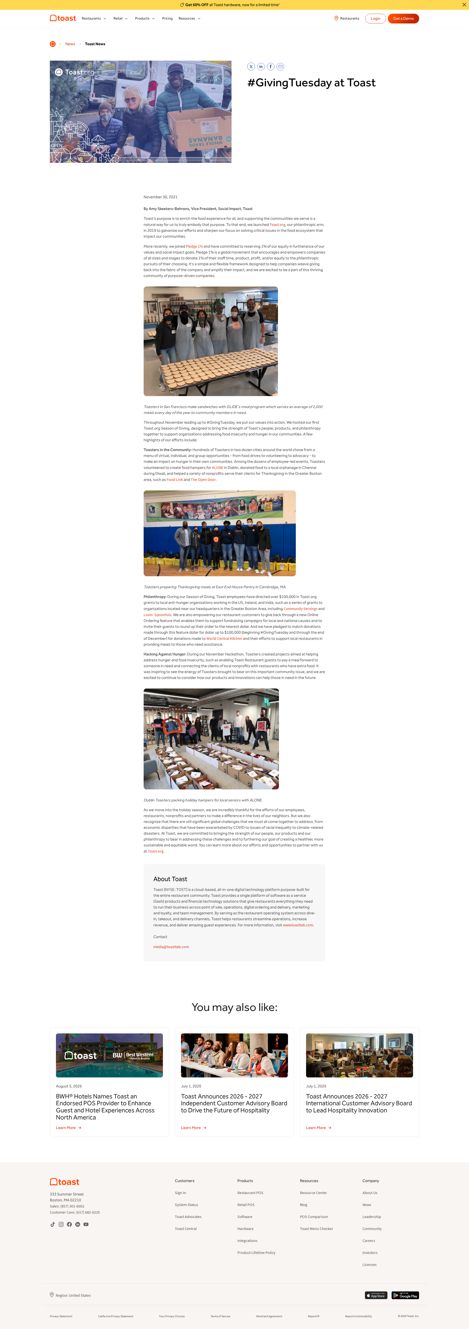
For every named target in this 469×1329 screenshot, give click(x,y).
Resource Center (313, 1192)
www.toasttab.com (298, 924)
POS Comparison (314, 1216)
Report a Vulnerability (358, 1316)
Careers (368, 1240)
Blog (303, 1204)
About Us (369, 1192)
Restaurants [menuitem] (91, 18)
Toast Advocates (188, 1216)
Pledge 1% (194, 246)
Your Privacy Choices (172, 1316)
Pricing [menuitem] (167, 18)
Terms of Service (220, 1316)
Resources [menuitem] (187, 18)
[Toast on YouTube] (86, 1224)
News (70, 44)
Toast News (95, 44)
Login (375, 18)
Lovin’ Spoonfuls (157, 614)
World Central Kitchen (224, 638)
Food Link (175, 479)
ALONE (217, 467)
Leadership (371, 1216)
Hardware (245, 1228)
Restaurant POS (250, 1192)
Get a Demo (403, 18)
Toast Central (186, 1228)
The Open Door (203, 479)
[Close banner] (464, 4)
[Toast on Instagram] (61, 1224)
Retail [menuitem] (118, 18)
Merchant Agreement (269, 1316)
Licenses (369, 1264)
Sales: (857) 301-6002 (67, 1206)
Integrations (247, 1240)
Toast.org (277, 224)
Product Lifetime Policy (256, 1252)
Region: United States (73, 1295)
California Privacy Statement (115, 1316)
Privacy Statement (61, 1316)
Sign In (180, 1192)
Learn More (66, 1127)
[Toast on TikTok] (53, 1224)
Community (372, 1228)
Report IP (314, 1316)
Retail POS (246, 1204)
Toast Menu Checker (316, 1228)
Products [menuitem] (142, 18)
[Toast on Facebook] (69, 1224)
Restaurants (349, 18)
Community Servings (301, 608)
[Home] (53, 44)
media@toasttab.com (171, 946)
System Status (186, 1204)
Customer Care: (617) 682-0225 (75, 1212)
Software (244, 1216)
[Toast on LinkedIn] (78, 1224)
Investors (370, 1252)
